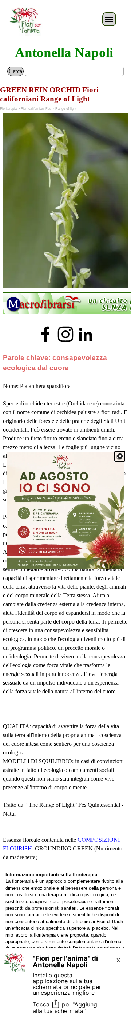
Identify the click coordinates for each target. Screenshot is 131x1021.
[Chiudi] (120, 456)
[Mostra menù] (109, 19)
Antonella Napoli (64, 52)
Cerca (15, 71)
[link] (65, 510)
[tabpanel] (65, 304)
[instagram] (65, 334)
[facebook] (45, 334)
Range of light (65, 109)
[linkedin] (85, 334)
